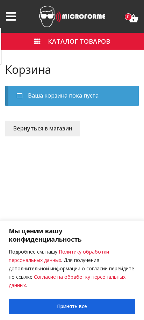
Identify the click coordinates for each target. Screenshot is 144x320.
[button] (72, 41)
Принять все (72, 306)
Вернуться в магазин (42, 128)
